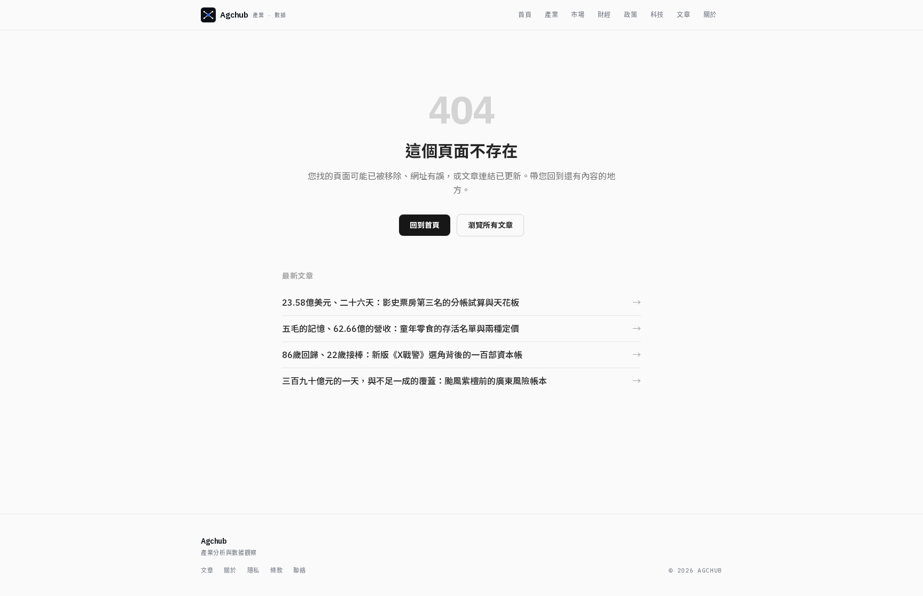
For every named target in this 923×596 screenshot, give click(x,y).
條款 (276, 570)
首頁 (524, 15)
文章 (683, 15)
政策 (630, 15)
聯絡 (299, 570)
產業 (551, 15)
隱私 (253, 570)
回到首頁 (425, 225)
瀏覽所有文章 (490, 225)
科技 (657, 15)
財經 (604, 15)
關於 (710, 15)
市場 (577, 15)
